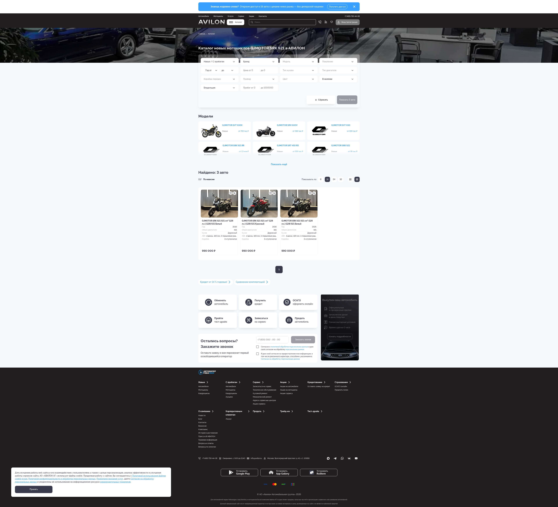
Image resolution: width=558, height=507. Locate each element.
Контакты (263, 16)
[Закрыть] (354, 6)
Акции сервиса (259, 404)
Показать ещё (279, 164)
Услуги (230, 16)
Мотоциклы (218, 16)
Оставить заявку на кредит (318, 386)
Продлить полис (341, 390)
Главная (201, 34)
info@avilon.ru (256, 458)
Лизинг (229, 419)
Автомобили (203, 16)
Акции (251, 16)
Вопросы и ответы (205, 443)
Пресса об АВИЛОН (206, 436)
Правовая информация (207, 440)
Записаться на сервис (262, 386)
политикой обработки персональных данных (289, 347)
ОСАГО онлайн (341, 386)
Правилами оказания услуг (109, 479)
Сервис (241, 16)
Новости (201, 415)
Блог (200, 419)
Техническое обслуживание (264, 390)
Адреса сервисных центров (264, 400)
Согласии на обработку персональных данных (280, 359)
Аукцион (229, 397)
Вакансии (202, 426)
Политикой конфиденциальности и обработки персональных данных (61, 479)
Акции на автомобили (289, 386)
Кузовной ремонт (260, 393)
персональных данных (295, 349)
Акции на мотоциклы (288, 390)
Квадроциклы (204, 393)
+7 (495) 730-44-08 (209, 458)
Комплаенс (203, 429)
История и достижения (208, 433)
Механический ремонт (262, 397)
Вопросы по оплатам (207, 447)
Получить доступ (337, 7)
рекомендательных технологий (115, 482)
